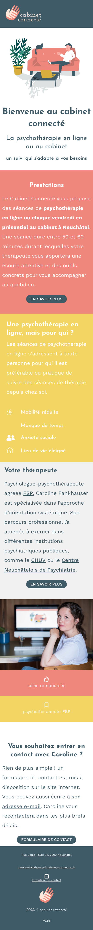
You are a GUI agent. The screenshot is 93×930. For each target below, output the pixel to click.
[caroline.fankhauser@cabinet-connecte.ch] (46, 863)
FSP (28, 493)
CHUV (38, 560)
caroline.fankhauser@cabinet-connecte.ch (46, 867)
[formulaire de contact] (46, 876)
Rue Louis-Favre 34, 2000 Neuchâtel (46, 854)
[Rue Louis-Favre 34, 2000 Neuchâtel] (46, 850)
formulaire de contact (46, 880)
